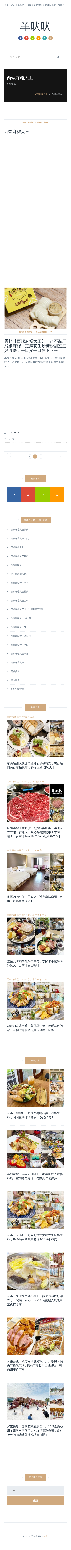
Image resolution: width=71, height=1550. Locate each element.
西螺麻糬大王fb (19, 627)
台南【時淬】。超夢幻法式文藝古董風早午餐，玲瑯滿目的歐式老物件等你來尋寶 (35, 1237)
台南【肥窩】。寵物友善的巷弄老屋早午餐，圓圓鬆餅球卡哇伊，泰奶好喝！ (33, 1115)
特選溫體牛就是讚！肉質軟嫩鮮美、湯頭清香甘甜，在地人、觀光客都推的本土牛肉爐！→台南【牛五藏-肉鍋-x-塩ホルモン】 (35, 832)
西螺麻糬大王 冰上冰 (21, 618)
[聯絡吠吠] (32, 38)
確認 (35, 1500)
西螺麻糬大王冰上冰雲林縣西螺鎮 (27, 609)
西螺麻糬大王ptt (19, 565)
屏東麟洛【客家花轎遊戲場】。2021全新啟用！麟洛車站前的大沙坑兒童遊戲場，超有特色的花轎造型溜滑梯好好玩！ (35, 1430)
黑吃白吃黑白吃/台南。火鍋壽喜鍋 (25, 781)
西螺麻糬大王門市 (19, 582)
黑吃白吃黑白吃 (25, 331)
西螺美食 (15, 671)
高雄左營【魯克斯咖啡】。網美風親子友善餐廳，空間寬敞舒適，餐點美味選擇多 (35, 1176)
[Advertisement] (35, 174)
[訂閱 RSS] (38, 38)
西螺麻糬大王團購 (19, 591)
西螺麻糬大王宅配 (19, 644)
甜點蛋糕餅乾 (41, 331)
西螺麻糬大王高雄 (19, 653)
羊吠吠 (35, 27)
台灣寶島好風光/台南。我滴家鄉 (24, 850)
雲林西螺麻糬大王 (19, 573)
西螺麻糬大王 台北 (20, 538)
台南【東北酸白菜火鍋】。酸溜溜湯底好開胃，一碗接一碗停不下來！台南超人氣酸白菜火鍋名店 (35, 1300)
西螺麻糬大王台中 (19, 600)
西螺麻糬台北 (17, 547)
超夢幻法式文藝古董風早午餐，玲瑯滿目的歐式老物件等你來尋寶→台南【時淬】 (35, 1028)
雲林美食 (15, 680)
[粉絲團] (20, 38)
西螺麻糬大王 (41, 94)
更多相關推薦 (17, 689)
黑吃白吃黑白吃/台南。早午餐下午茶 (27, 915)
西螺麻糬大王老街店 (21, 635)
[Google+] (26, 38)
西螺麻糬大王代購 (19, 530)
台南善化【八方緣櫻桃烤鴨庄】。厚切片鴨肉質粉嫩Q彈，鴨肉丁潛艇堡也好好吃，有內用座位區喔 (35, 1365)
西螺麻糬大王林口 (19, 556)
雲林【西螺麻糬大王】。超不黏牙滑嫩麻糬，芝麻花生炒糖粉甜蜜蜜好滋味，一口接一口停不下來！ (35, 346)
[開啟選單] (50, 38)
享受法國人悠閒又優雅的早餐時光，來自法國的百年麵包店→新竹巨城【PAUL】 (35, 765)
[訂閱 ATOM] (44, 38)
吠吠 (45, 1536)
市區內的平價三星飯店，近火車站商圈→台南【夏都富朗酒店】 (35, 899)
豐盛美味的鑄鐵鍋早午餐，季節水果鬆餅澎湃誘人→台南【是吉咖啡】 (35, 963)
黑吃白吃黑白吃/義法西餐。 (22, 717)
